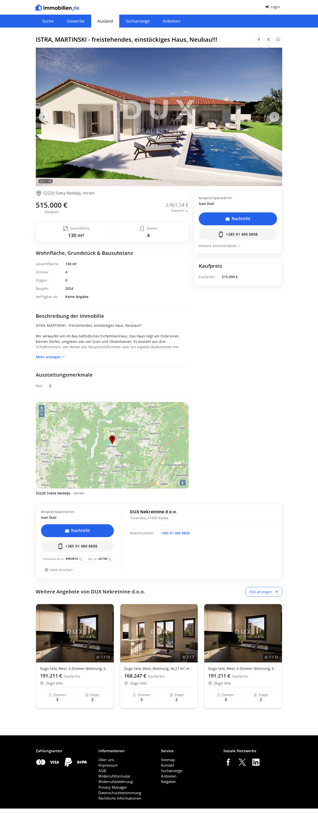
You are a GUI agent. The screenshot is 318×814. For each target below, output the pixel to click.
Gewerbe (76, 21)
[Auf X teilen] (268, 39)
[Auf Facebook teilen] (258, 39)
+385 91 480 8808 (242, 234)
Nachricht (241, 218)
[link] (65, 193)
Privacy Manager (112, 787)
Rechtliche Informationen (119, 798)
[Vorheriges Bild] (44, 117)
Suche (48, 21)
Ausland (105, 21)
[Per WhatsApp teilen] (278, 39)
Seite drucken (61, 569)
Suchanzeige (138, 21)
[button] (108, 633)
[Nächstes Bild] (274, 117)
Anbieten (171, 21)
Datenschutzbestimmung (119, 792)
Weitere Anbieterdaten (218, 245)
